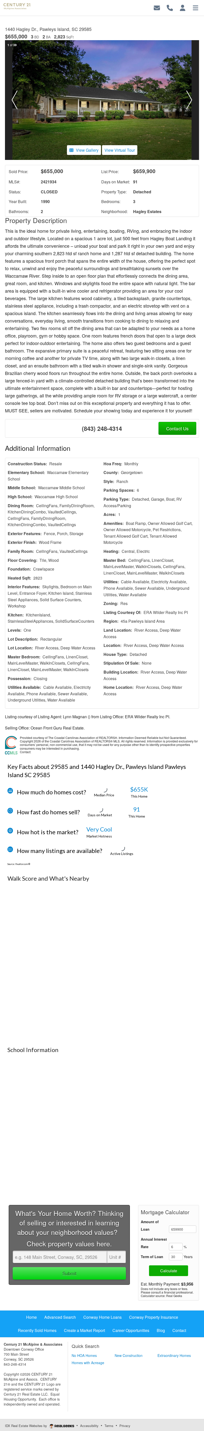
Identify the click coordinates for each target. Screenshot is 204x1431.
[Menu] (195, 7)
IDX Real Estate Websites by (26, 1425)
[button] (14, 100)
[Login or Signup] (182, 7)
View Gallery (87, 150)
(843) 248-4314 (102, 428)
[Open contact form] (157, 7)
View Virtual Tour (119, 150)
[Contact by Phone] (170, 7)
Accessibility (89, 1425)
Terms (108, 1425)
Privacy (124, 1425)
